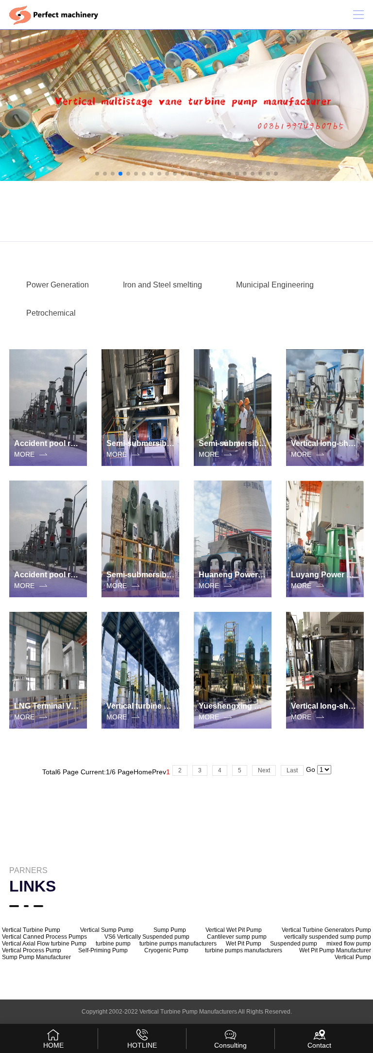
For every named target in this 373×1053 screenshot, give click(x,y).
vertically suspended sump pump (327, 936)
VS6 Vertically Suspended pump (146, 936)
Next (264, 770)
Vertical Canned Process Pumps (44, 936)
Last (292, 770)
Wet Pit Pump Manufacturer (335, 950)
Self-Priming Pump (103, 950)
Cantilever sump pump (237, 936)
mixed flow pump (348, 943)
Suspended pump (293, 943)
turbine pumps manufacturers (178, 943)
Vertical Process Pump (31, 950)
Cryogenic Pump (166, 950)
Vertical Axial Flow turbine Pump (44, 943)
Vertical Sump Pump (107, 930)
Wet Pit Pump (243, 943)
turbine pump (113, 943)
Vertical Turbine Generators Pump (326, 930)
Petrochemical (51, 313)
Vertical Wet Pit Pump (233, 930)
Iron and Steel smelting (162, 285)
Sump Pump (169, 930)
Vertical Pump (353, 957)
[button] (97, 174)
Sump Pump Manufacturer (36, 957)
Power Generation (57, 285)
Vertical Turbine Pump (31, 930)
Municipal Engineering (275, 285)
